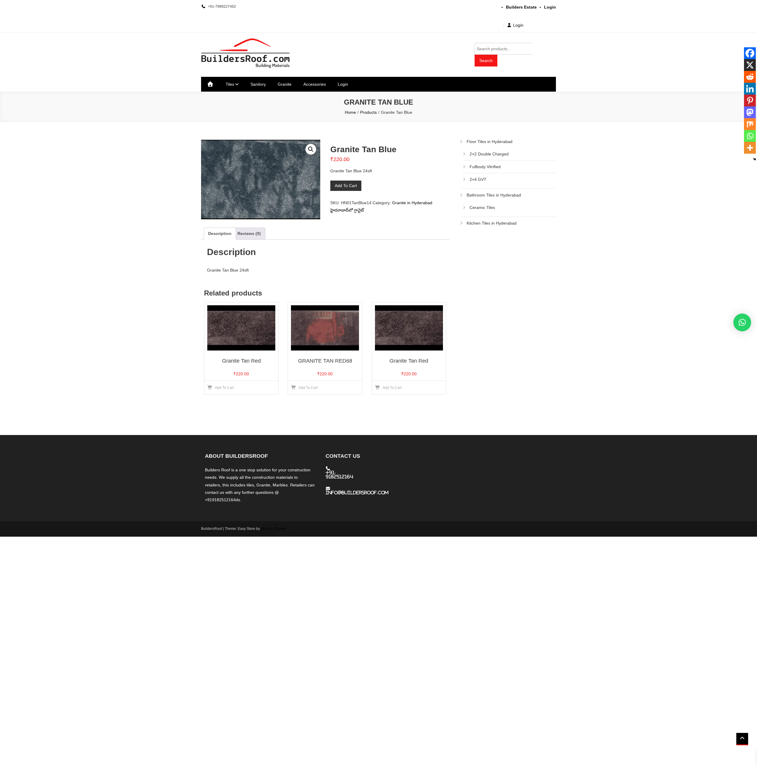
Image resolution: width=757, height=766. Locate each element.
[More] (750, 148)
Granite (285, 84)
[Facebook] (750, 53)
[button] (310, 149)
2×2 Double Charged (489, 154)
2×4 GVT (478, 179)
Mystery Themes (274, 529)
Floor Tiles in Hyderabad (489, 141)
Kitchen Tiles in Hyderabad (492, 223)
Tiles (230, 84)
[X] (750, 65)
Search (486, 60)
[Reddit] (750, 77)
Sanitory (258, 84)
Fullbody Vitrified (485, 166)
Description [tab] (220, 233)
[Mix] (750, 124)
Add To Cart (346, 185)
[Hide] (754, 159)
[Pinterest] (750, 100)
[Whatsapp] (750, 136)
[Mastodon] (750, 112)
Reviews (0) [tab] (249, 233)
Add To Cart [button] (224, 388)
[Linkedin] (750, 89)
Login (518, 25)
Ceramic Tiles (482, 207)
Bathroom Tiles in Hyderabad (494, 195)
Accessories (314, 84)
